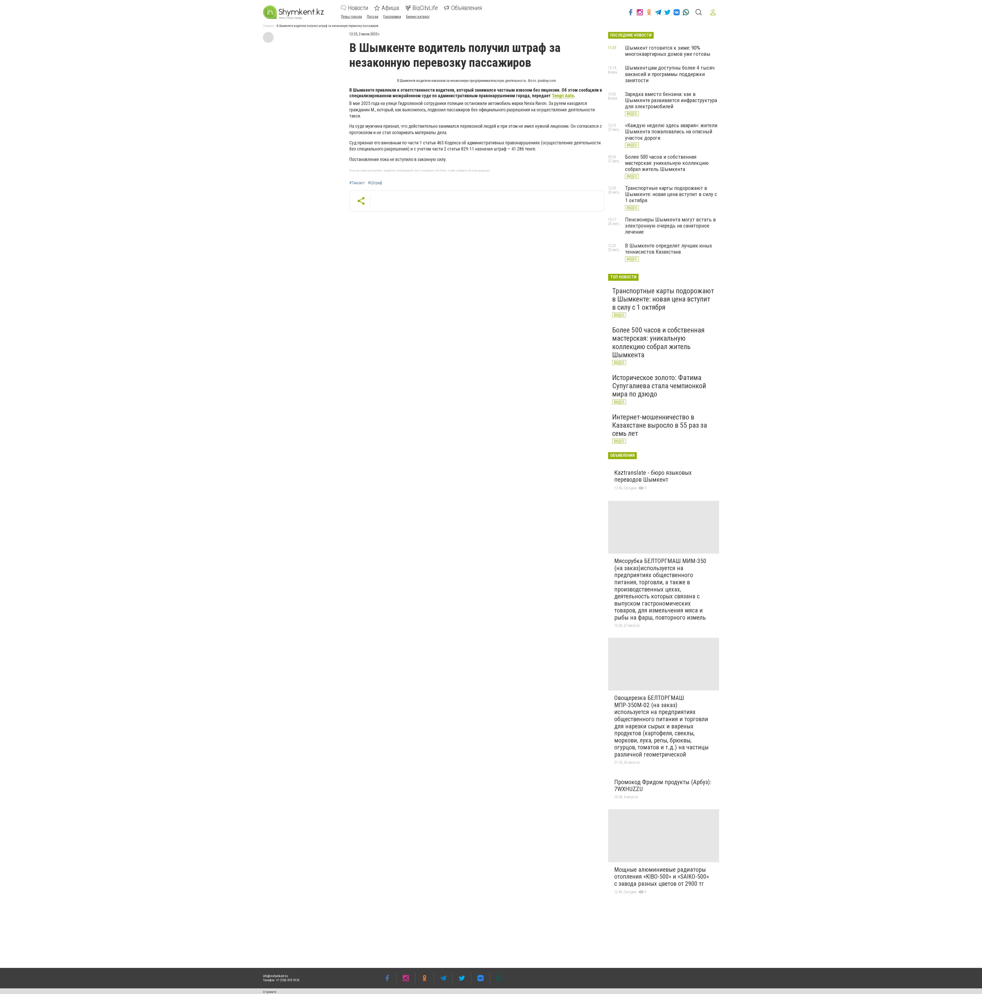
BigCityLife (425, 7)
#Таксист (357, 183)
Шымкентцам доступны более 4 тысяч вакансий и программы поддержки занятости (670, 74)
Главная (268, 26)
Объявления (466, 7)
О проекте (269, 992)
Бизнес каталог (418, 17)
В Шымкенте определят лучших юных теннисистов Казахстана (668, 249)
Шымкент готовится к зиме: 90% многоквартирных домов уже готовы (667, 51)
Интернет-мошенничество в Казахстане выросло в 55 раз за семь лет (659, 425)
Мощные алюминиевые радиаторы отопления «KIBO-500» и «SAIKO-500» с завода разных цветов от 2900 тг (661, 876)
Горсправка (392, 17)
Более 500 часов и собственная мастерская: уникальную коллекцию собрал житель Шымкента (667, 163)
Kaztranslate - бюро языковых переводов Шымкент (653, 476)
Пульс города (351, 17)
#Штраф (375, 183)
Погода (372, 17)
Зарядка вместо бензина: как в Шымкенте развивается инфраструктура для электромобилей (671, 100)
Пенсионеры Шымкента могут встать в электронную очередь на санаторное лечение (670, 226)
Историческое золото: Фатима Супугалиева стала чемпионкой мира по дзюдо (659, 385)
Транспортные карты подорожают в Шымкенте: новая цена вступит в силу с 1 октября (671, 194)
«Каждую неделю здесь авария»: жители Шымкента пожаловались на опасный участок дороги (671, 131)
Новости (358, 7)
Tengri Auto (563, 95)
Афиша (390, 7)
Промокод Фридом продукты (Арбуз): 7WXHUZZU (662, 786)
